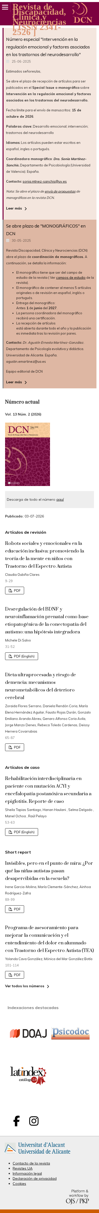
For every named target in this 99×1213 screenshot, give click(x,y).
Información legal (27, 1173)
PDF (17, 590)
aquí (60, 499)
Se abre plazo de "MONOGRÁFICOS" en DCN (46, 229)
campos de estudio (71, 277)
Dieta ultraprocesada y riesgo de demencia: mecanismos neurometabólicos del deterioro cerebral (40, 686)
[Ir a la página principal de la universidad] (37, 1154)
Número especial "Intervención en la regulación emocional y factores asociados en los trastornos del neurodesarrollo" (48, 47)
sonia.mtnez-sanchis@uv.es (45, 181)
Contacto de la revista (31, 1163)
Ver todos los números (24, 986)
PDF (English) (24, 656)
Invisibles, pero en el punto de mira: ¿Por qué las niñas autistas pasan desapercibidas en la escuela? (49, 870)
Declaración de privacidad (35, 1178)
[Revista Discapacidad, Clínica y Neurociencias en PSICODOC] (70, 1038)
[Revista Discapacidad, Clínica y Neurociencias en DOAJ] (28, 1051)
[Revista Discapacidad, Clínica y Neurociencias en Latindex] (28, 1094)
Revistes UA (22, 1168)
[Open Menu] (5, 7)
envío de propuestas (60, 191)
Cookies (19, 1183)
